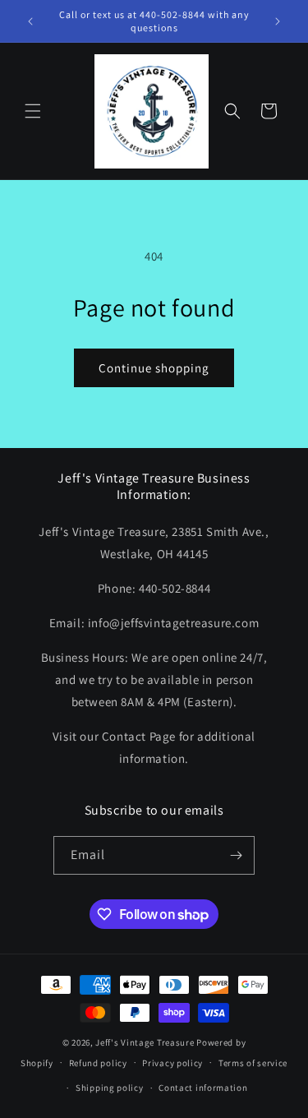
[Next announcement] (278, 21)
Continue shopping (154, 368)
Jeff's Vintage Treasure (144, 1042)
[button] (33, 111)
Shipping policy (110, 1087)
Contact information (203, 1087)
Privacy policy (172, 1063)
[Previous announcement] (30, 21)
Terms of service (252, 1063)
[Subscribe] (236, 855)
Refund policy (98, 1063)
